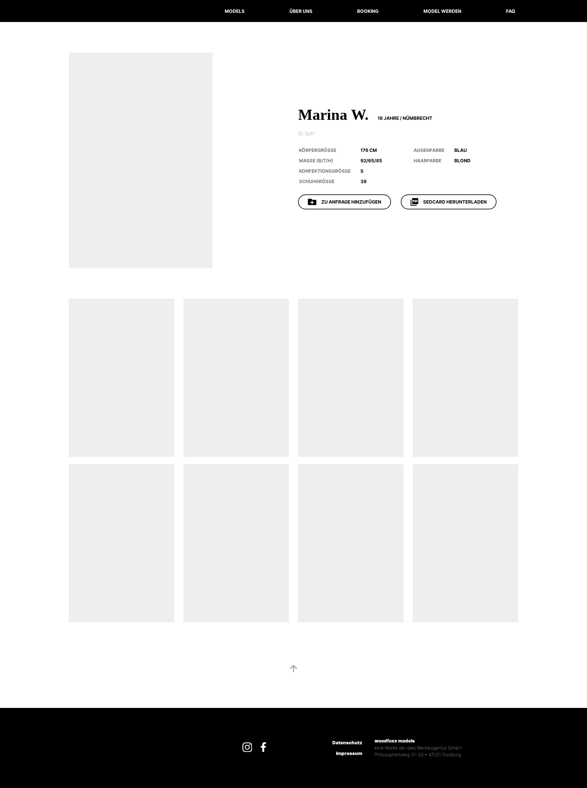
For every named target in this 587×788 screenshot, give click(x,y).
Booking (369, 10)
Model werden (442, 11)
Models (235, 11)
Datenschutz (347, 743)
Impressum (349, 753)
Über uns (301, 11)
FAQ (510, 11)
